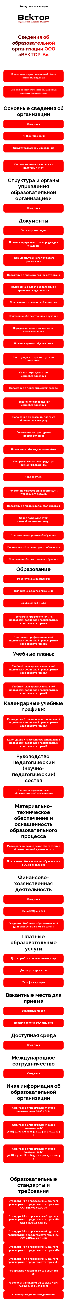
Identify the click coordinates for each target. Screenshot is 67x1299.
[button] (33, 92)
